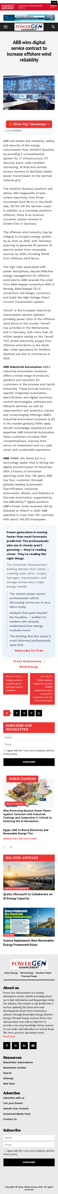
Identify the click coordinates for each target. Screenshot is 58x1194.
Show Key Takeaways (29, 124)
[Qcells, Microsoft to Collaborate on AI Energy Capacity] (29, 875)
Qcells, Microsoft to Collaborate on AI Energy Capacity (28, 896)
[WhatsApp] (39, 713)
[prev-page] (5, 847)
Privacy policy (10, 753)
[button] (5, 27)
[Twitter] (24, 713)
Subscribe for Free (29, 650)
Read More (9, 1036)
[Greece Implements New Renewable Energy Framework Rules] (29, 922)
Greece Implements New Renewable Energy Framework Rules (28, 942)
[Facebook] (16, 713)
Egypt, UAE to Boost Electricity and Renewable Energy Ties (25, 831)
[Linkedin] (24, 1045)
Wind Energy (28, 666)
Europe (9, 935)
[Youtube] (33, 1045)
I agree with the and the (28, 752)
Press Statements (28, 661)
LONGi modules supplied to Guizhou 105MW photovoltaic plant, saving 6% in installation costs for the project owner (42, 690)
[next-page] (10, 847)
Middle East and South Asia (20, 838)
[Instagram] (15, 1045)
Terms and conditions (34, 750)
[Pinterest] (31, 713)
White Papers (14, 803)
